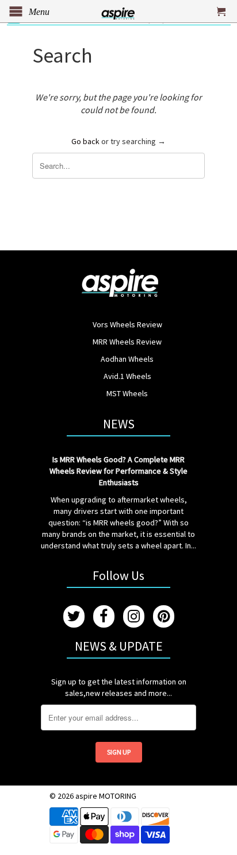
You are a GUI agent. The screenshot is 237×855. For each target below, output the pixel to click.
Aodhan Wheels (127, 359)
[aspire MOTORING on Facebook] (103, 616)
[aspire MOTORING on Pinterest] (163, 616)
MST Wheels (127, 393)
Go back (85, 141)
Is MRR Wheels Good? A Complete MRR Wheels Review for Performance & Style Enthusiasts (118, 471)
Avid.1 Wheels (127, 376)
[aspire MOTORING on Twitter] (74, 616)
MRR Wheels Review (127, 341)
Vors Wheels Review (127, 324)
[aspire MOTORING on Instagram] (133, 616)
